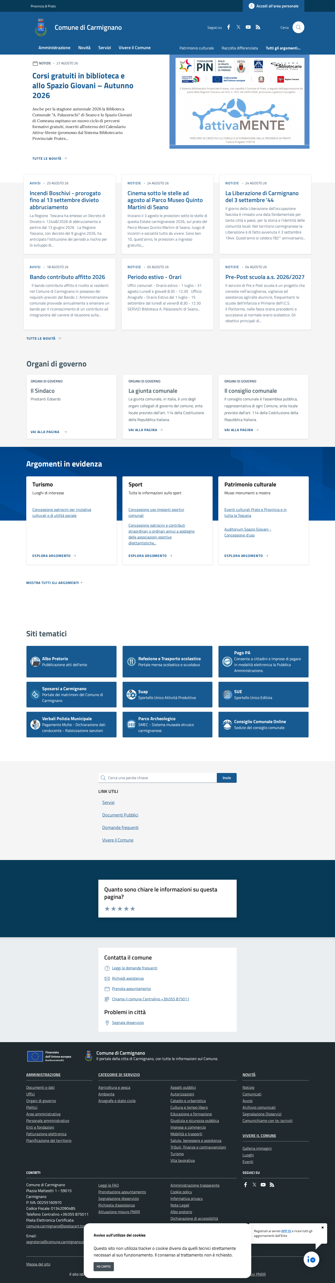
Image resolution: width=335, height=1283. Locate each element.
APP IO (286, 1230)
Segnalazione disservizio (118, 1198)
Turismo (177, 1154)
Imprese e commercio (188, 1127)
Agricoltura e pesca (114, 1087)
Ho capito (104, 1266)
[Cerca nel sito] (298, 27)
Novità (249, 1075)
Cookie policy (181, 1192)
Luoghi (248, 1155)
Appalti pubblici (183, 1087)
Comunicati (252, 1094)
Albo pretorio (181, 1212)
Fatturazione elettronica (46, 1134)
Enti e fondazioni (40, 1127)
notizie (134, 183)
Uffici (30, 1094)
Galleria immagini (257, 1148)
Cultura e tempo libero (189, 1107)
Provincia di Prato (43, 6)
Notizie (248, 1087)
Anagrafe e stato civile (117, 1101)
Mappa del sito (38, 1264)
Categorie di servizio (119, 1075)
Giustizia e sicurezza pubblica (194, 1120)
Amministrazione (43, 1075)
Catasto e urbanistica (188, 1101)
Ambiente (106, 1094)
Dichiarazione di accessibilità (194, 1218)
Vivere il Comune (259, 1135)
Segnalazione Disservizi (262, 1114)
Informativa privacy (186, 1198)
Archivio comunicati (259, 1107)
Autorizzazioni (182, 1094)
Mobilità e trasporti (186, 1134)
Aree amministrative (43, 1114)
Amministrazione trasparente (194, 1185)
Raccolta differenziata (240, 48)
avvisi (35, 183)
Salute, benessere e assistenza (195, 1140)
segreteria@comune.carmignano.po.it (57, 1242)
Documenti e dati (40, 1087)
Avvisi (248, 1101)
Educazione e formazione (191, 1114)
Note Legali (179, 1205)
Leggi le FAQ (108, 1185)
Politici (32, 1107)
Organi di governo (41, 1101)
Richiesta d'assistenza (116, 1205)
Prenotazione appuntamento (122, 1192)
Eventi (248, 1162)
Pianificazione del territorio (48, 1140)
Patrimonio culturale (197, 48)
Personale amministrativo (47, 1120)
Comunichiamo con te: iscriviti (268, 1120)
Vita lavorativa (182, 1160)
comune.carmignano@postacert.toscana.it (61, 1226)
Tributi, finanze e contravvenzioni (198, 1147)
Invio (227, 778)
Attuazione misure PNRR (119, 1212)
